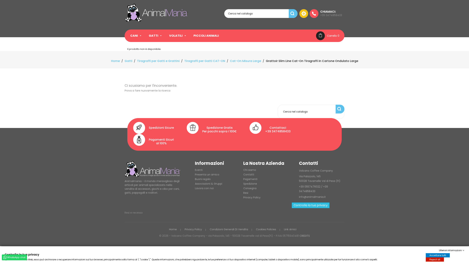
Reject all (434, 259)
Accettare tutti (437, 255)
